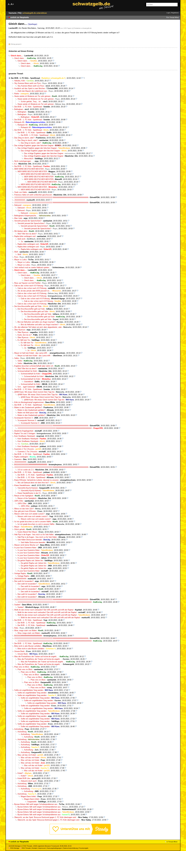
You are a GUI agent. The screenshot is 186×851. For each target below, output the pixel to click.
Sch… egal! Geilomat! (26, 387)
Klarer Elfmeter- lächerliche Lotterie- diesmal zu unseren (36, 480)
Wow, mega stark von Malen (25, 630)
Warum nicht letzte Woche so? (26, 545)
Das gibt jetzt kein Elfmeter (25, 511)
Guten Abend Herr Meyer (27, 532)
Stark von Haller (20, 192)
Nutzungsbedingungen (54, 848)
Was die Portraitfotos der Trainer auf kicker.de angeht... (36, 656)
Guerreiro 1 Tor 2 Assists (24, 449)
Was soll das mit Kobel (27, 755)
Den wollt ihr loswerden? (23, 581)
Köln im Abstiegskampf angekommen (29, 402)
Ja (22, 241)
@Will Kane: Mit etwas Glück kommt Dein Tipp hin (34, 392)
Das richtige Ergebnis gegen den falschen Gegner (33, 145)
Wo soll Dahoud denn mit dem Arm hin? (33, 483)
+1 (19, 444)
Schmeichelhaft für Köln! (27, 371)
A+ (12, 4)
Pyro (16, 257)
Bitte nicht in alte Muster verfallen (27, 646)
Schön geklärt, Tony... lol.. (31, 101)
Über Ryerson (19, 330)
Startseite (13, 13)
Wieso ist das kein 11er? (24, 509)
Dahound (17, 205)
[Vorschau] (52, 58)
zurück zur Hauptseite (19, 17)
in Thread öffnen (173, 17)
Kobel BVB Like (24, 778)
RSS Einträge (14, 848)
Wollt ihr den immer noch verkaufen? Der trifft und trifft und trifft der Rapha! (43, 610)
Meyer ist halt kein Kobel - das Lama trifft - (31, 353)
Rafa (16, 628)
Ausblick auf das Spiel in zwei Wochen (29, 88)
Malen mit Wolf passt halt (28, 413)
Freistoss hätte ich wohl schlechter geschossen (33, 195)
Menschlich (28, 159)
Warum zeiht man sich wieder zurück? (29, 514)
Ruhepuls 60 (19, 122)
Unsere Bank (19, 651)
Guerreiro (18, 459)
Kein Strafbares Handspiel (24, 436)
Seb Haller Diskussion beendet (30, 540)
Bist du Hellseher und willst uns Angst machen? (36, 322)
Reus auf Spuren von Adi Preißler (27, 283)
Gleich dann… (19, 58)
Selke (16, 358)
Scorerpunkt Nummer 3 (23, 418)
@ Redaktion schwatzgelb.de (82, 28)
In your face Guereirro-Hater (25, 548)
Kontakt (34, 848)
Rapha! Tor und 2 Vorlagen (24, 433)
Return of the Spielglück (23, 496)
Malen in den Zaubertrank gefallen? (28, 407)
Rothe (16, 94)
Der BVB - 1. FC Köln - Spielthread (25, 78)
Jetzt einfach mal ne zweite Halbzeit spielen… (32, 267)
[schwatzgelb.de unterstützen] (80, 834)
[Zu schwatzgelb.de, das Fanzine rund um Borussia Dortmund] (93, 5)
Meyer (16, 527)
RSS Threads (26, 848)
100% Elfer (18, 501)
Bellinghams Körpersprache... (26, 216)
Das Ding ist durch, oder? (24, 138)
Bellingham (18, 109)
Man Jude (18, 218)
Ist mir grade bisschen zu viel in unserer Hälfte (32, 522)
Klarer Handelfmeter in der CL (29, 493)
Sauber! (17, 605)
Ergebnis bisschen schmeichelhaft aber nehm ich (33, 366)
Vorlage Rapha (20, 573)
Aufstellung (18, 729)
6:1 (15, 164)
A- (9, 4)
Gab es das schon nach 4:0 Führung (28, 286)
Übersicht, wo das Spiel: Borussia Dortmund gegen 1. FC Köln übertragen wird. (45, 817)
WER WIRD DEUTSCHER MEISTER (29, 169)
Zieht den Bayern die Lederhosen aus (32, 91)
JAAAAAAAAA (20, 462)
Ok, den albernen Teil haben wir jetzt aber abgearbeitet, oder (38, 327)
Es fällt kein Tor (24, 340)
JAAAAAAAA (19, 200)
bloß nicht (21, 239)
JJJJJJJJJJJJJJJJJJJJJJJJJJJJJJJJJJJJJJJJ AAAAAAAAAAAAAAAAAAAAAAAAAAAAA (51, 197)
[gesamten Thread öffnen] (84, 78)
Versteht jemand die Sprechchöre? (27, 221)
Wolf (16, 252)
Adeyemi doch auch (28, 781)
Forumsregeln (83, 848)
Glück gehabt (19, 529)
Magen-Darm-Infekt (28, 796)
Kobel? (20, 773)
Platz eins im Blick (21, 667)
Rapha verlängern (21, 457)
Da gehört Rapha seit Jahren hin (30, 560)
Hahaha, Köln (19, 81)
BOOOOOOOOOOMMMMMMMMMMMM (30, 464)
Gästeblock (28, 382)
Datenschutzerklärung (70, 848)
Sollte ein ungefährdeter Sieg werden (28, 690)
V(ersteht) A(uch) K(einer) (28, 488)
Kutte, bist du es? (25, 335)
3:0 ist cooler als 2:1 (26, 470)
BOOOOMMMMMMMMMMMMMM (28, 636)
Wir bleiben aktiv (20, 231)
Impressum (42, 848)
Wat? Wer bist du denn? (27, 234)
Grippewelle (31, 802)
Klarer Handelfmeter (22, 485)
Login (168, 12)
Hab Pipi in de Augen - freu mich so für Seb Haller (34, 534)
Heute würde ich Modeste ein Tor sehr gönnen (32, 96)
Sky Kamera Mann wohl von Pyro (27, 83)
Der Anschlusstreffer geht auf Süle (27, 306)
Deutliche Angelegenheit (23, 431)
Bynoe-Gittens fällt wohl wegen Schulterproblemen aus (35, 804)
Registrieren (175, 12)
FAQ (20, 13)
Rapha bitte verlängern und (24, 236)
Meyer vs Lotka (20, 260)
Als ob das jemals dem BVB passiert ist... (34, 291)
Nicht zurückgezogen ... (23, 161)
